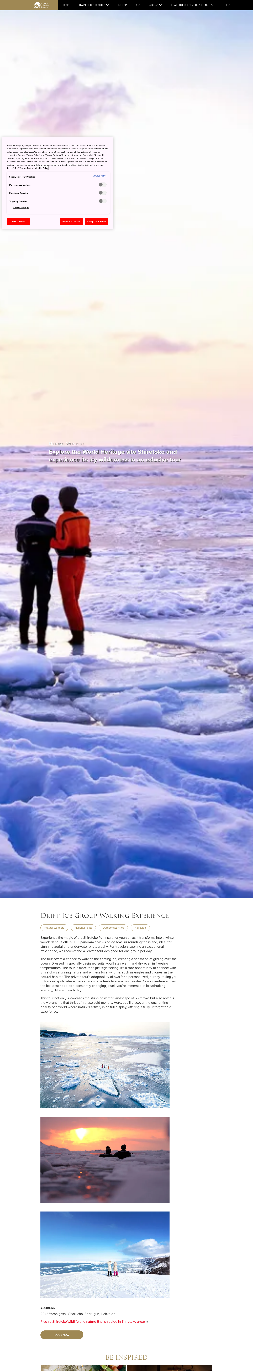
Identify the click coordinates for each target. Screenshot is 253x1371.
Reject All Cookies (71, 221)
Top (65, 5)
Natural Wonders (54, 928)
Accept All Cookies (96, 221)
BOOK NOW (62, 1335)
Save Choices (18, 221)
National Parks (83, 928)
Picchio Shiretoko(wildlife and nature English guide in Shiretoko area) (92, 1321)
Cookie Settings (21, 207)
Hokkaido (140, 928)
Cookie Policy (41, 168)
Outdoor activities (113, 928)
